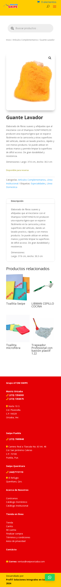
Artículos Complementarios (25, 39)
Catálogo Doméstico (16, 501)
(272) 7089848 (16, 439)
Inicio (8, 39)
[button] (50, 58)
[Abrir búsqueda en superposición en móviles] (30, 28)
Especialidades (38, 183)
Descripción (17, 200)
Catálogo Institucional (17, 505)
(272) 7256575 (16, 398)
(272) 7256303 (16, 395)
